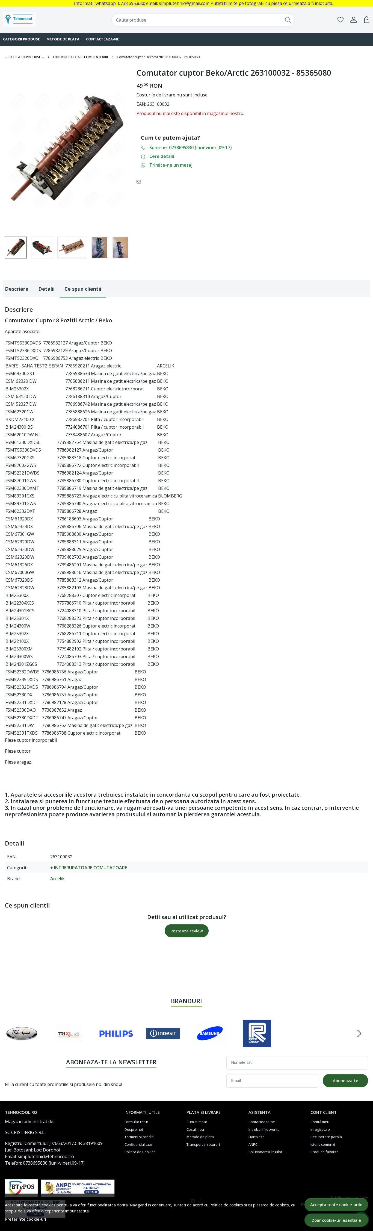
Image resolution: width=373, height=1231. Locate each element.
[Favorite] (340, 19)
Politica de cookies (226, 1205)
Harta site (256, 1136)
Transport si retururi (203, 1144)
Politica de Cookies (140, 1151)
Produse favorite (324, 1151)
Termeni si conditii (139, 1136)
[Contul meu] (353, 19)
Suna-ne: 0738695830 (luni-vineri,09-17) (190, 148)
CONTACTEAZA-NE (102, 39)
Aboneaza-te (345, 1080)
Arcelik (57, 879)
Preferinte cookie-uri (25, 1219)
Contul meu (319, 1121)
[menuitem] (16, 247)
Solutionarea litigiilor (265, 1151)
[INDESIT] (163, 1044)
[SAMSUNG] (210, 1044)
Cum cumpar (197, 1121)
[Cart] (366, 19)
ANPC (252, 1144)
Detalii (46, 288)
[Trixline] (69, 1044)
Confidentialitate (138, 1144)
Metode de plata (200, 1136)
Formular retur (136, 1121)
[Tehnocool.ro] (36, 19)
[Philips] (116, 1044)
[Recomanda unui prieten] (140, 181)
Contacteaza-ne (261, 1121)
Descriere (16, 288)
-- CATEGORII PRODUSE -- (24, 57)
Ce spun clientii (82, 288)
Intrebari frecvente (264, 1129)
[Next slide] (359, 1033)
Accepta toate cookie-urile (336, 1204)
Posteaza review (186, 930)
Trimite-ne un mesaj (171, 165)
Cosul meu (195, 1129)
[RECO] (257, 1044)
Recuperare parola (326, 1136)
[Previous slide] (13, 1033)
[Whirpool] (22, 1044)
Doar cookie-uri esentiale (336, 1220)
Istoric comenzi (322, 1144)
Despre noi (134, 1129)
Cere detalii (161, 156)
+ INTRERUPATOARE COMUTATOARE (80, 57)
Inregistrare (320, 1129)
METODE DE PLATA (62, 39)
